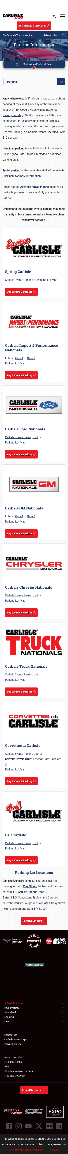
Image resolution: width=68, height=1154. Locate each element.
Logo (13, 16)
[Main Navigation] (62, 16)
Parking (12, 82)
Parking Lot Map (13, 115)
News (7, 1021)
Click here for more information (22, 176)
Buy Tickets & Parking (19, 291)
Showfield (10, 1012)
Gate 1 (19, 358)
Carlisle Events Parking (19, 280)
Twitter (39, 1126)
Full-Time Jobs (13, 1062)
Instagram (19, 1126)
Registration (11, 1007)
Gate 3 (31, 358)
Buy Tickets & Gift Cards (32, 25)
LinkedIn (59, 1126)
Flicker (49, 1126)
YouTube (28, 1126)
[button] (34, 65)
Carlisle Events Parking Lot (21, 437)
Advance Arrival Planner (18, 1071)
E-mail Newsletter (32, 1090)
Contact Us (10, 1035)
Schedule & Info (13, 1003)
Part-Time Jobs (13, 1057)
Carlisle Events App (15, 1039)
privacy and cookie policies (26, 1150)
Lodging (9, 1017)
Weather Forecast (14, 1075)
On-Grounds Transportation (18, 35)
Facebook (9, 1126)
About (7, 1066)
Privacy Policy (12, 1044)
